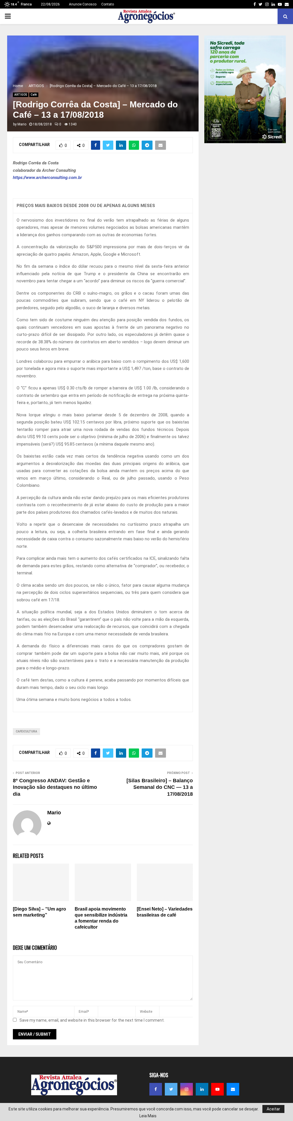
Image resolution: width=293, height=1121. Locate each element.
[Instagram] (186, 1089)
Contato (107, 4)
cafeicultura (26, 731)
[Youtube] (217, 1089)
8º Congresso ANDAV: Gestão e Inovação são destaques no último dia (55, 787)
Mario (21, 124)
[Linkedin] (202, 1089)
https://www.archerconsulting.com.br (47, 177)
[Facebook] (155, 1089)
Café (34, 94)
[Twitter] (171, 1089)
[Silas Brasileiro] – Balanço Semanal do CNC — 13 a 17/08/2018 (159, 787)
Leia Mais (148, 1116)
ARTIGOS (20, 94)
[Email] (233, 1089)
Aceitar (273, 1109)
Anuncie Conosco (82, 4)
